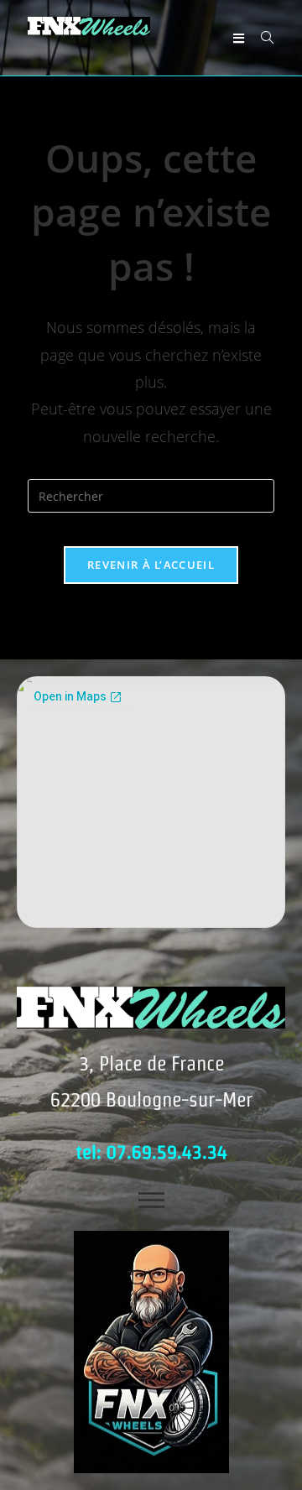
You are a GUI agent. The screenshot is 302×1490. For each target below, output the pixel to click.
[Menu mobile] (234, 37)
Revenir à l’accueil (151, 564)
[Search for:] (261, 37)
